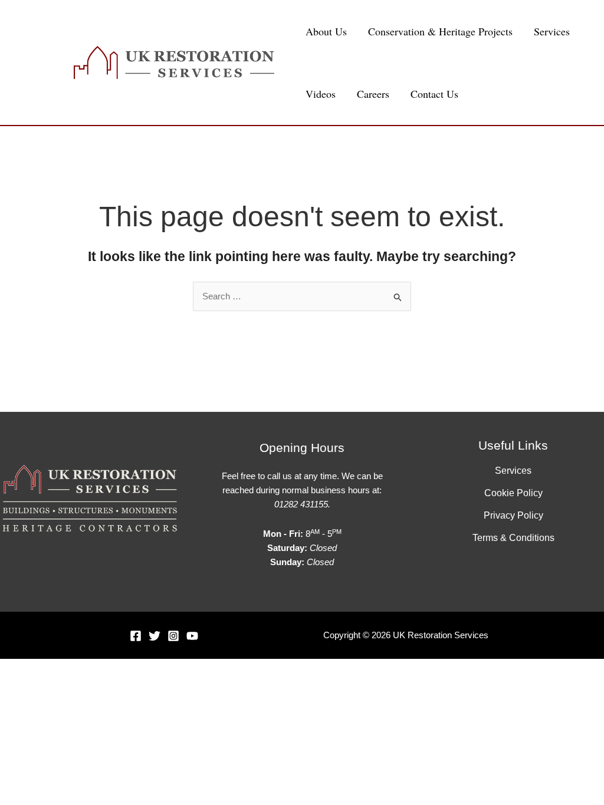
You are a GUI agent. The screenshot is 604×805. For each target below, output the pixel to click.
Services (552, 31)
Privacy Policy (513, 515)
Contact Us (434, 94)
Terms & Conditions (513, 538)
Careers (373, 94)
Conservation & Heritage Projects (440, 31)
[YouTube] (192, 636)
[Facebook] (136, 636)
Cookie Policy (513, 493)
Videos (321, 94)
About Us (326, 31)
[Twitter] (154, 636)
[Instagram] (173, 636)
